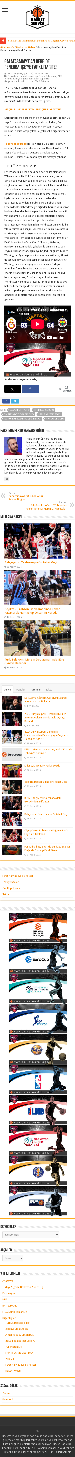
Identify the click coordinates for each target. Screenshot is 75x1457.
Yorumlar (35, 689)
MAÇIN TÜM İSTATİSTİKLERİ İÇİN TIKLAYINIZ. (33, 109)
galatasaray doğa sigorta (19, 414)
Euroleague (8, 1293)
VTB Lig (9, 1358)
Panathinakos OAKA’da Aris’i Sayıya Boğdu (25, 496)
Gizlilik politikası (11, 888)
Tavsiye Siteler (10, 881)
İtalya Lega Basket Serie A (20, 1340)
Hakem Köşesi (13, 1370)
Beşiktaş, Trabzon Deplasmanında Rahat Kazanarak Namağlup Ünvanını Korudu (32, 610)
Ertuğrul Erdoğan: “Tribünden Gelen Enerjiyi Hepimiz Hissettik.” (46, 505)
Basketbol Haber (25, 47)
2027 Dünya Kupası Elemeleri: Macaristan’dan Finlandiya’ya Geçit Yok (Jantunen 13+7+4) (46, 735)
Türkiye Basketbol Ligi (17, 1322)
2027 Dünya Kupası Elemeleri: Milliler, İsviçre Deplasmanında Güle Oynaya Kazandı (45, 717)
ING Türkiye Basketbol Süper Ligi (22, 418)
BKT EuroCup (9, 1305)
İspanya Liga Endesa (17, 1328)
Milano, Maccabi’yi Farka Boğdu (42, 765)
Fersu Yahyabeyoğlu (18, 73)
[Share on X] (12, 389)
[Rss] (37, 1431)
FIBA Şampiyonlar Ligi (14, 1311)
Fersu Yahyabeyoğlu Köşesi (17, 875)
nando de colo (55, 418)
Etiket (49, 689)
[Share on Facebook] (30, 389)
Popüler (20, 689)
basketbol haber (19, 410)
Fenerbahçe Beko (35, 76)
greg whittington (50, 414)
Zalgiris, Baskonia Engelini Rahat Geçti (45, 781)
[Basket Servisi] (37, 16)
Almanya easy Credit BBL (19, 1334)
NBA (4, 1299)
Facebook (8, 1399)
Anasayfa (8, 47)
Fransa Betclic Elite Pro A (19, 1352)
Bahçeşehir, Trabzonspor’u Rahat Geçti (31, 562)
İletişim (6, 894)
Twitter (6, 1393)
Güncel (7, 689)
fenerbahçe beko (44, 410)
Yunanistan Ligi (13, 1346)
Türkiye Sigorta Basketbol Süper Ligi (31, 78)
